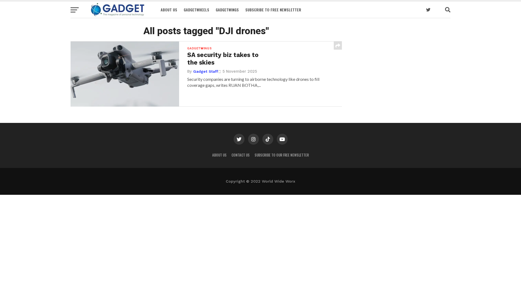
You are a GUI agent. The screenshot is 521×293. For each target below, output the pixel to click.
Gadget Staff (205, 71)
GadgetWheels (196, 9)
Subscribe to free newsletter (273, 9)
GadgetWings (227, 9)
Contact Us (240, 155)
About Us (169, 9)
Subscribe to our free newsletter (282, 155)
